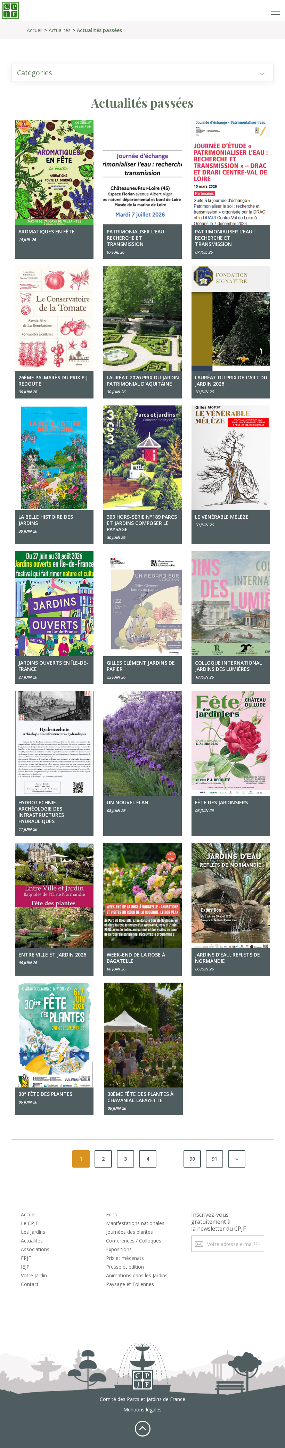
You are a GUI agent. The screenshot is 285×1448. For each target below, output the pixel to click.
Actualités (60, 30)
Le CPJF (29, 1223)
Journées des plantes (129, 1232)
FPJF (26, 1258)
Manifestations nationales (135, 1223)
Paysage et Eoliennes (130, 1284)
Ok (257, 1243)
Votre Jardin (34, 1275)
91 (214, 1158)
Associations (35, 1249)
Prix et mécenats (125, 1258)
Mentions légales (142, 1409)
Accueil (34, 30)
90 (192, 1158)
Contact (30, 1284)
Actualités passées (99, 30)
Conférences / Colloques (133, 1240)
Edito (111, 1214)
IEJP (25, 1266)
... (170, 1158)
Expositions (119, 1249)
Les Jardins (33, 1232)
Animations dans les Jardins (137, 1275)
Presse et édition (125, 1266)
